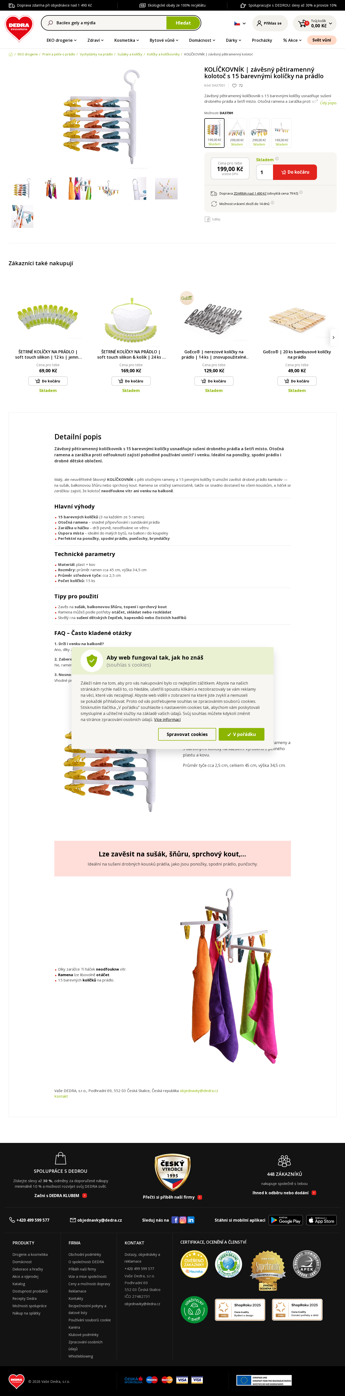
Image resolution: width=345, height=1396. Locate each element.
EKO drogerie (60, 40)
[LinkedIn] (190, 1220)
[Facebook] (175, 1220)
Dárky (231, 40)
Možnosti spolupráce (29, 1305)
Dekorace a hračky (27, 1269)
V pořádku (244, 734)
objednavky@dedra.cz (199, 1090)
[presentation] (12, 337)
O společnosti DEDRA (86, 1261)
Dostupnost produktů (30, 1291)
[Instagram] (183, 1220)
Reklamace (77, 1291)
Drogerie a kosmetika (30, 1254)
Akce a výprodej (25, 1276)
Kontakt (61, 1096)
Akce (293, 40)
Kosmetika (124, 40)
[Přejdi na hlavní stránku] (19, 28)
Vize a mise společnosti (87, 1276)
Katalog (18, 1283)
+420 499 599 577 (32, 1220)
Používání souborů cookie (89, 1320)
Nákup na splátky (26, 1313)
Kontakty (75, 1298)
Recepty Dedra (24, 1298)
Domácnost (200, 40)
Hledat (183, 23)
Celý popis (328, 102)
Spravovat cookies (187, 734)
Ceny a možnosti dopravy (89, 1283)
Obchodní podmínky (84, 1254)
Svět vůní (321, 40)
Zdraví (93, 40)
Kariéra (74, 1327)
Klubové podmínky (83, 1334)
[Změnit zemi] (237, 23)
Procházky (262, 40)
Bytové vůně (162, 40)
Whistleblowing (80, 1356)
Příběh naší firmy (82, 1269)
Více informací (167, 719)
